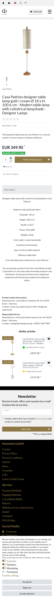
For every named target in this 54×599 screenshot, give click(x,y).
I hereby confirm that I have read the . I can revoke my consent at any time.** (28, 420)
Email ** (7, 410)
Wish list (8, 167)
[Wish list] (25, 3)
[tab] (27, 189)
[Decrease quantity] (11, 161)
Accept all (27, 582)
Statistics (11, 564)
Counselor (7, 470)
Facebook (11, 531)
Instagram (11, 535)
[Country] (15, 3)
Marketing (12, 568)
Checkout (7, 516)
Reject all (27, 587)
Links (5, 474)
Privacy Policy (9, 453)
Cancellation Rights (12, 499)
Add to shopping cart (32, 159)
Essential (11, 561)
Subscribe (26, 429)
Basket (5, 511)
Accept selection (27, 593)
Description (9, 189)
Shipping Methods (11, 494)
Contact (6, 449)
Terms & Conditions (12, 457)
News (5, 466)
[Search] (20, 3)
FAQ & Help (8, 520)
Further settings (10, 575)
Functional (12, 571)
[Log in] (3, 3)
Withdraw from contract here (17, 507)
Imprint (6, 461)
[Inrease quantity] (11, 158)
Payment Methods (12, 490)
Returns (6, 503)
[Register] (9, 3)
